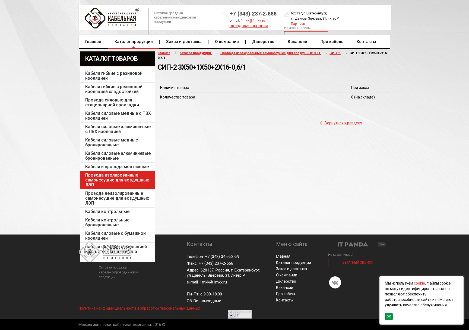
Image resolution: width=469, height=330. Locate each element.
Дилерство (286, 281)
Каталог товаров (111, 58)
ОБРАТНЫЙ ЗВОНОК (357, 262)
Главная (164, 53)
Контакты (284, 300)
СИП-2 (335, 53)
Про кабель (286, 294)
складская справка (249, 25)
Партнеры (298, 24)
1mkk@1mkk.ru (253, 20)
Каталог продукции (134, 41)
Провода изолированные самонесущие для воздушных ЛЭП (270, 53)
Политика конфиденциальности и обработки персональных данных (139, 308)
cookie (419, 283)
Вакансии (284, 287)
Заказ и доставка (291, 269)
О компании (286, 275)
